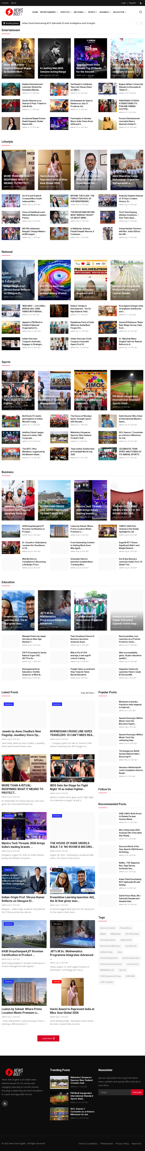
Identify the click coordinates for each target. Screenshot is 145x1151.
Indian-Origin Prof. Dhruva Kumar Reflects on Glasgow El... (17, 290)
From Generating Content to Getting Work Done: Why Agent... (82, 545)
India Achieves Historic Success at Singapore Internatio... (89, 400)
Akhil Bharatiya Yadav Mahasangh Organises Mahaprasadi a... (126, 180)
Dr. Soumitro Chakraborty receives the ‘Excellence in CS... (34, 545)
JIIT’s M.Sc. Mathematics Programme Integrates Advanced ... (53, 618)
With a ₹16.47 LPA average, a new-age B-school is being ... (81, 655)
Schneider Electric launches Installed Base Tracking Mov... (82, 562)
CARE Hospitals (106, 982)
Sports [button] (91, 12)
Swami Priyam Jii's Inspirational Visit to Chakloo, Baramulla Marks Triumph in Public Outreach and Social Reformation (81, 23)
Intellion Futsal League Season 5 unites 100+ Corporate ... (32, 435)
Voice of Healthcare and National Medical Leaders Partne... (34, 215)
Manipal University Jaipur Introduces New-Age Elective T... (34, 639)
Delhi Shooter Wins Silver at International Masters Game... (131, 419)
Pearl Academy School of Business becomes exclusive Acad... (82, 639)
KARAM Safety (106, 952)
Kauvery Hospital (107, 928)
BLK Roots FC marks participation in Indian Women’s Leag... (32, 419)
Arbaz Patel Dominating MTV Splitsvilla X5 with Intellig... (130, 882)
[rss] (5, 1103)
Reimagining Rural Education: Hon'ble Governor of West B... (32, 672)
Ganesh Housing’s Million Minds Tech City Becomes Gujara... (131, 721)
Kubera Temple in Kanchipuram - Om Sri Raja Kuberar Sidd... (81, 309)
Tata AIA (122, 970)
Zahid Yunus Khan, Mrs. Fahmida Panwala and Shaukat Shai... (130, 898)
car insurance (132, 964)
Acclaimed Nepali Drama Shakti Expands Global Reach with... (33, 121)
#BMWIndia (116, 934)
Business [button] (104, 12)
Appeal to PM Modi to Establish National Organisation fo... (32, 325)
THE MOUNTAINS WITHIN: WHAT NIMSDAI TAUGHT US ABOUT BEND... (83, 215)
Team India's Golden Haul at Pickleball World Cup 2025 (82, 452)
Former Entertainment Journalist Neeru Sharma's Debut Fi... (129, 121)
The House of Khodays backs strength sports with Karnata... (81, 419)
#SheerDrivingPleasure (110, 946)
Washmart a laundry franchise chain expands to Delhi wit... (130, 705)
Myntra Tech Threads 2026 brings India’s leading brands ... (88, 510)
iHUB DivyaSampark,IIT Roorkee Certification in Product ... (33, 529)
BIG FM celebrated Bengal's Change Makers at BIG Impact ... (33, 231)
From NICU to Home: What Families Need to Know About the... (89, 180)
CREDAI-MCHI (125, 940)
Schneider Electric (107, 940)
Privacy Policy (122, 1143)
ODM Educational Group (110, 976)
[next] (141, 23)
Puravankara (125, 928)
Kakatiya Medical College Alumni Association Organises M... (89, 618)
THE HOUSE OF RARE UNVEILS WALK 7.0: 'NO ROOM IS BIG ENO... (126, 510)
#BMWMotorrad (107, 970)
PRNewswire (106, 1143)
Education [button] (118, 12)
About (13, 3)
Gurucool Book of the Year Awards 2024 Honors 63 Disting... (131, 849)
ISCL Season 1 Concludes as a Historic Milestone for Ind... (131, 435)
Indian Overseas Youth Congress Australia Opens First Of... (81, 341)
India (119, 952)
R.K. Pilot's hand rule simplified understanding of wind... (54, 290)
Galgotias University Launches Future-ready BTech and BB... (130, 672)
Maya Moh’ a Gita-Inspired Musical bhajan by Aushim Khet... (17, 68)
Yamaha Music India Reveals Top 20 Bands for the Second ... (89, 68)
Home (35, 12)
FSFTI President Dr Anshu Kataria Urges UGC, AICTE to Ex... (34, 655)
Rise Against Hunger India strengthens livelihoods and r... (131, 309)
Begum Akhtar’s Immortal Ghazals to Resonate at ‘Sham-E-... (131, 87)
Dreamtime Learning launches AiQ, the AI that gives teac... (16, 620)
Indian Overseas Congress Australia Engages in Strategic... (32, 341)
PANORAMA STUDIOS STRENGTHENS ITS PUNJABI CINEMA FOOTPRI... (129, 105)
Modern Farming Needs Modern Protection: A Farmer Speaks (126, 290)
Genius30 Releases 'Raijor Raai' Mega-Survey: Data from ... (131, 325)
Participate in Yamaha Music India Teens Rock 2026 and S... (82, 121)
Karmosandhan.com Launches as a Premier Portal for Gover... (129, 639)
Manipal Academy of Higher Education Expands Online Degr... (125, 620)
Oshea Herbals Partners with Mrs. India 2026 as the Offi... (130, 231)
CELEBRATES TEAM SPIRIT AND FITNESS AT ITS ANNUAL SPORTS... (130, 452)
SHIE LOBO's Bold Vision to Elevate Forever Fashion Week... (130, 816)
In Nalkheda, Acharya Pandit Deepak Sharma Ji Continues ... (82, 231)
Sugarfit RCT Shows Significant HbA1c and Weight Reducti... (129, 545)
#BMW (103, 934)
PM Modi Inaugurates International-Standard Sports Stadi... (126, 400)
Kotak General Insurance (111, 964)
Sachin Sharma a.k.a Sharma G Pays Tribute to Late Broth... (34, 103)
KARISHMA (130, 976)
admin (6, 75)
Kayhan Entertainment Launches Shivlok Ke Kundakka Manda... (32, 87)
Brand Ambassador (131, 958)
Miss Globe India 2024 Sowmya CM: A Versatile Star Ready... (130, 833)
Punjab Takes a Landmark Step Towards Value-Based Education (83, 672)
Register (132, 3)
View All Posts (87, 693)
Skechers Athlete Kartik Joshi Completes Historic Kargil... (131, 770)
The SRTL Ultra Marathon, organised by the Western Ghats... (33, 452)
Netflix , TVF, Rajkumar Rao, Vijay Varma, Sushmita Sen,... (129, 866)
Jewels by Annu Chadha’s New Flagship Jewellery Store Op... (17, 510)
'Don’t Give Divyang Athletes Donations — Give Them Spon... (129, 215)
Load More (47, 1038)
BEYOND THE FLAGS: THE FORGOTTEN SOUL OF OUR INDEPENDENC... (82, 199)
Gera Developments (109, 958)
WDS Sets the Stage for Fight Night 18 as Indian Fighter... (17, 400)
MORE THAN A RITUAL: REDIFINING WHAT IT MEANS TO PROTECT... (17, 180)
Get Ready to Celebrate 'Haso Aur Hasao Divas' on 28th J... (81, 87)
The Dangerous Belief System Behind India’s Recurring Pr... (129, 754)
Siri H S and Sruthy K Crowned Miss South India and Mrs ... (32, 199)
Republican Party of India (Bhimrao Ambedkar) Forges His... (82, 325)
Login (123, 3)
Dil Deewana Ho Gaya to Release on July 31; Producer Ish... (82, 103)
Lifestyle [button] (64, 12)
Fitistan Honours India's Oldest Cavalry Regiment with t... (90, 290)
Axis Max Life (131, 946)
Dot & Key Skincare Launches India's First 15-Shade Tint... (131, 562)
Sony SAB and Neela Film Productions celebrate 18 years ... (125, 68)
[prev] (137, 23)
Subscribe (137, 1092)
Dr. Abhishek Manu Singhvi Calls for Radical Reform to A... (130, 341)
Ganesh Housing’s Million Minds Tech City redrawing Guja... (131, 737)
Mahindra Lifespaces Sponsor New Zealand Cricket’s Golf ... (81, 435)
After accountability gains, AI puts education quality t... (130, 655)
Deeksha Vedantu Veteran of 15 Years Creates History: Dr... (131, 199)
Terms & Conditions (88, 1143)
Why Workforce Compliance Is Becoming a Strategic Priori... (34, 562)
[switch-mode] (141, 3)
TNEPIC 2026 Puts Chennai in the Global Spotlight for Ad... (129, 529)
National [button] (79, 12)
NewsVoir (136, 1143)
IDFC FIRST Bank (132, 934)
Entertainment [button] (48, 12)
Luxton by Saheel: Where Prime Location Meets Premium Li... (82, 529)
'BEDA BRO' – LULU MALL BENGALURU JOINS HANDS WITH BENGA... (34, 309)
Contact (5, 3)
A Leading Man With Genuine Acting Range (53, 70)
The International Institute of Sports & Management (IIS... (52, 400)
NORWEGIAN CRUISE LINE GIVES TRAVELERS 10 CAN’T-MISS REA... (54, 510)
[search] (140, 12)
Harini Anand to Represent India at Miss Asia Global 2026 (53, 180)
